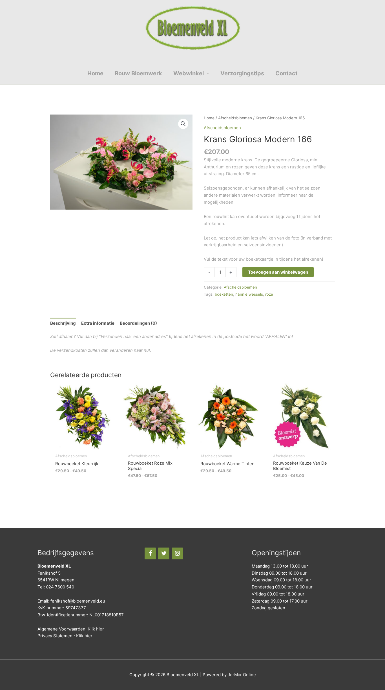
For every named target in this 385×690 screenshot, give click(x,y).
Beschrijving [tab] (63, 323)
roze (269, 294)
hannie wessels (249, 294)
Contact (286, 73)
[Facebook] (150, 553)
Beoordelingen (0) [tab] (138, 323)
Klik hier (96, 629)
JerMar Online (242, 674)
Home (95, 73)
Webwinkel (188, 73)
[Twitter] (163, 553)
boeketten (224, 294)
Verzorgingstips (242, 73)
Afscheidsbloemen (235, 118)
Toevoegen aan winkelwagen (278, 272)
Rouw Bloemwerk (138, 73)
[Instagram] (177, 553)
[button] (183, 124)
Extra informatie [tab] (97, 323)
